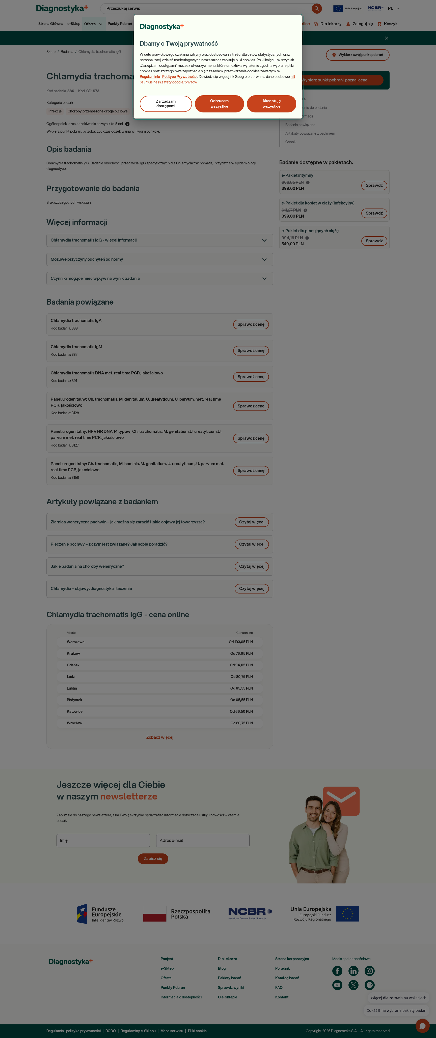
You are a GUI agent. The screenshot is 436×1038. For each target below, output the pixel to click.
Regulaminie (150, 77)
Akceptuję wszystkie (271, 103)
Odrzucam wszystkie (219, 103)
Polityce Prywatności (179, 77)
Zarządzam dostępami (166, 104)
